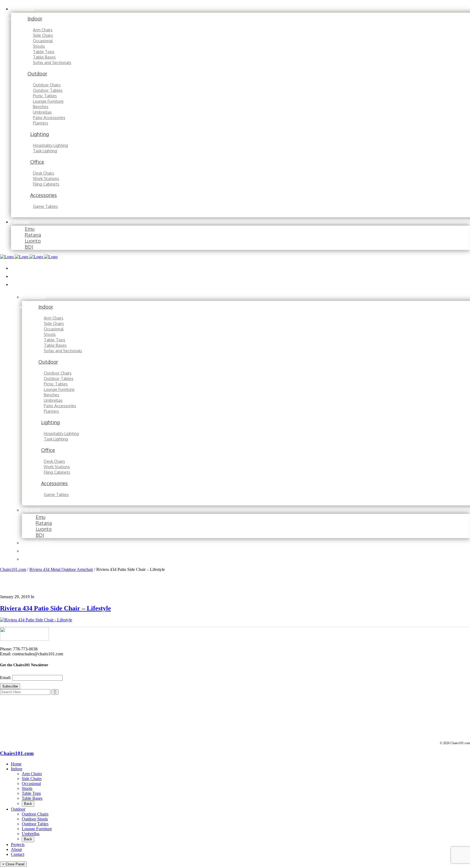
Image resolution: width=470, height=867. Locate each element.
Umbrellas (30, 833)
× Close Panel (13, 864)
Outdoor (18, 809)
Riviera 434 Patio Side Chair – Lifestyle (55, 608)
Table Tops (31, 793)
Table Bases (32, 798)
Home (16, 764)
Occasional (31, 783)
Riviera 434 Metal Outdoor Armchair (61, 569)
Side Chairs (32, 778)
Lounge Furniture (37, 828)
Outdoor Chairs (35, 814)
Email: (6, 677)
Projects (17, 844)
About (16, 849)
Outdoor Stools (35, 819)
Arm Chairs (32, 773)
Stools (27, 788)
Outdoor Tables (35, 824)
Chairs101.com (13, 569)
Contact (17, 854)
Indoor (16, 768)
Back (28, 804)
